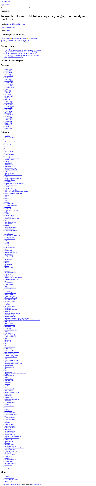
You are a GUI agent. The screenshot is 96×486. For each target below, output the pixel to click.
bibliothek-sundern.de (10, 170)
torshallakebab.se (9, 427)
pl (5, 368)
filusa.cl (6, 266)
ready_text (7, 394)
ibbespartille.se (8, 283)
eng (5, 240)
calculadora (7, 181)
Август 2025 (8, 89)
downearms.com (9, 229)
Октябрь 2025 (8, 86)
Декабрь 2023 (8, 121)
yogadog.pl (7, 456)
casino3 (6, 198)
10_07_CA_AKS (9, 141)
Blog (5, 171)
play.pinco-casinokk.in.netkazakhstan (15, 374)
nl (5, 343)
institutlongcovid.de (10, 288)
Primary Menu (5, 11)
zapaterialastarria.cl (10, 460)
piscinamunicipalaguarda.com (13, 363)
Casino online (8, 188)
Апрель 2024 (8, 114)
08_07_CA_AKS (9, 138)
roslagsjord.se (8, 397)
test (24, 24)
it (4, 289)
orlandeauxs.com (9, 353)
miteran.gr (7, 321)
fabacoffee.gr (8, 250)
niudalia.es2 (8, 342)
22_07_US (7, 144)
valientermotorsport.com (11, 438)
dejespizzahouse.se (10, 222)
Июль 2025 (8, 91)
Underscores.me (36, 484)
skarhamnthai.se (9, 406)
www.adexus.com (9, 449)
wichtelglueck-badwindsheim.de (14, 448)
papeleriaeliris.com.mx (11, 355)
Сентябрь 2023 (9, 126)
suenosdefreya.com (10, 412)
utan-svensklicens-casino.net (12, 436)
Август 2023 (8, 128)
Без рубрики (8, 465)
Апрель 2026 (8, 76)
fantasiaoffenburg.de (10, 252)
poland (6, 377)
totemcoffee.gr (8, 429)
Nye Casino (8, 348)
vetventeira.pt (8, 439)
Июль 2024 (8, 109)
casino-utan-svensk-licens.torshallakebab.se (17, 191)
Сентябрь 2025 (9, 87)
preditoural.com (9, 380)
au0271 (6, 161)
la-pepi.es (7, 303)
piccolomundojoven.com (11, 362)
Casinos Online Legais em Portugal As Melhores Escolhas (21, 55)
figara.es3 (7, 262)
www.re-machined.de (10, 451)
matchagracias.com (10, 316)
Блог (6, 466)
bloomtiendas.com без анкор (13, 175)
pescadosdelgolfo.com (11, 360)
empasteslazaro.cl (9, 239)
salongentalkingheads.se (11, 399)
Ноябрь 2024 (8, 104)
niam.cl (6, 338)
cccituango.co (8, 203)
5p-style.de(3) (8, 151)
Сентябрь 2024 (9, 106)
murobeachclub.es (9, 326)
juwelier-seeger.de (9, 294)
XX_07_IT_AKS (9, 454)
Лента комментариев (11, 479)
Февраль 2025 (8, 99)
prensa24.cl (7, 382)
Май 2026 (7, 74)
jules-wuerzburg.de (10, 293)
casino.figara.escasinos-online (13, 193)
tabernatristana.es (9, 417)
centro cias (7, 207)
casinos (6, 202)
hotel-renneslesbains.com (11, 279)
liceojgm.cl (7, 308)
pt (5, 387)
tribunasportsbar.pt (9, 431)
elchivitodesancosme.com (12, 235)
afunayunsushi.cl (9, 154)
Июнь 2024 (8, 111)
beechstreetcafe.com (10, 168)
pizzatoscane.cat (9, 367)
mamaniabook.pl (9, 315)
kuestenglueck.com (10, 301)
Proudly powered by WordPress (10, 484)
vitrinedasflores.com (10, 446)
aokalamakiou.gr (9, 159)
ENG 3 (6, 245)
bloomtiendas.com (9, 173)
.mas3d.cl (7, 136)
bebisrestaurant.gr (9, 166)
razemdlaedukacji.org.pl (11, 392)
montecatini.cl (8, 323)
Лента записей (9, 478)
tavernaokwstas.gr (9, 419)
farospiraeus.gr (8, 256)
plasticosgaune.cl (9, 372)
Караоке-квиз (5, 5)
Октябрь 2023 (8, 125)
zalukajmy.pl (8, 458)
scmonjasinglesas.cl (10, 402)
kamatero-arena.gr (9, 296)
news (8, 30)
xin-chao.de (7, 453)
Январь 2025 (8, 101)
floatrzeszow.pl (8, 267)
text (5, 421)
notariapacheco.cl (9, 347)
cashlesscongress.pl (10, 185)
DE (5, 220)
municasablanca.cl (9, 325)
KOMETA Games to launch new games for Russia (16, 40)
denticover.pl (8, 224)
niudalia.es (7, 340)
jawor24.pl (7, 291)
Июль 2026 (8, 71)
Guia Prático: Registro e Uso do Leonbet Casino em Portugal (22, 50)
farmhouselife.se (9, 254)
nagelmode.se (8, 328)
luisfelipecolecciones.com (12, 313)
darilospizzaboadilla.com (11, 218)
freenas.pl (7, 271)
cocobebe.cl (8, 213)
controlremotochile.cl (10, 215)
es (5, 249)
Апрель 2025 (8, 96)
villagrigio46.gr (9, 444)
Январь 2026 (8, 81)
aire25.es (7, 156)
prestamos (7, 384)
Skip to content (5, 1)
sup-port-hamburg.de (10, 414)
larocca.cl (7, 304)
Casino (6, 186)
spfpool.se (7, 409)
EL (5, 232)
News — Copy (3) (10, 336)
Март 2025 (7, 98)
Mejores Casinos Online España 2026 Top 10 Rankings (20, 52)
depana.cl (7, 225)
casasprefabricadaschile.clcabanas (14, 183)
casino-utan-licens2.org (11, 190)
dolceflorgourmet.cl (10, 227)
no (5, 345)
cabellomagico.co (9, 180)
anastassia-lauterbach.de (11, 158)
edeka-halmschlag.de (10, 230)
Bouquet (7, 176)
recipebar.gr (7, 395)
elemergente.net (9, 237)
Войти (6, 476)
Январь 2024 (8, 119)
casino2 (6, 197)
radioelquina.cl (8, 390)
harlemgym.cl (8, 276)
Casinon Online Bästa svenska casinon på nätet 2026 (20, 53)
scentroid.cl (7, 401)
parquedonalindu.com (10, 357)
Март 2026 (7, 77)
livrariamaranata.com (10, 309)
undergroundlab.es (9, 434)
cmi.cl (6, 212)
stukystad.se (8, 411)
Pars (5, 358)
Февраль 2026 (8, 79)
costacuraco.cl (8, 217)
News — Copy (9, 333)
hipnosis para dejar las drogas (13, 277)
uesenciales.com (9, 433)
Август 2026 (8, 69)
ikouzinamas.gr (9, 284)
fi (4, 257)
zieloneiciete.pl (8, 461)
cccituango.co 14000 (10, 205)
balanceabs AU (9, 164)
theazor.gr (7, 422)
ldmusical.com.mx (9, 306)
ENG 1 (6, 242)
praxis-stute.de (8, 379)
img (5, 286)
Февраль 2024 (8, 118)
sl (4, 407)
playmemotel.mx (9, 375)
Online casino (8, 350)
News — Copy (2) (10, 335)
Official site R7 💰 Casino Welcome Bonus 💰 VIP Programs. (19, 38)
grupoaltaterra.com (10, 272)
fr (4, 269)
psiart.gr (6, 385)
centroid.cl (7, 208)
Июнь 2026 (8, 72)
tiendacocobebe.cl (9, 424)
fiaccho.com (8, 259)
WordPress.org (8, 481)
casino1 (6, 195)
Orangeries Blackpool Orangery (13, 57)
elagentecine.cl (8, 234)
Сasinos (6, 468)
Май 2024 (7, 113)
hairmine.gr (7, 274)
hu (5, 281)
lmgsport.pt (7, 311)
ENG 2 (6, 244)
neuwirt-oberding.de (10, 330)
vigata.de (7, 443)
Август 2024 (8, 108)
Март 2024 (7, 116)
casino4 (6, 200)
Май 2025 (7, 94)
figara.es (6, 261)
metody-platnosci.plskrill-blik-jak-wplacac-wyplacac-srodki (22, 320)
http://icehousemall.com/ (8, 27)
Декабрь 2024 (8, 103)
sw (5, 416)
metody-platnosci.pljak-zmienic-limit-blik (16, 318)
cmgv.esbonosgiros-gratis (11, 210)
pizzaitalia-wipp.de (10, 365)
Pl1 (5, 370)
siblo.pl (6, 404)
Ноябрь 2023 (8, 123)
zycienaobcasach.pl (10, 463)
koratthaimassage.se (10, 299)
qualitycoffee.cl (9, 389)
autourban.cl (8, 163)
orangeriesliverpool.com (11, 352)
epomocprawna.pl (9, 247)
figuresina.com (8, 264)
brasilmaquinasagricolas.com (12, 178)
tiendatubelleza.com (10, 426)
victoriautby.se (8, 441)
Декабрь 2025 (8, 82)
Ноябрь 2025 (8, 84)
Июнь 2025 (8, 92)
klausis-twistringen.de (10, 298)
